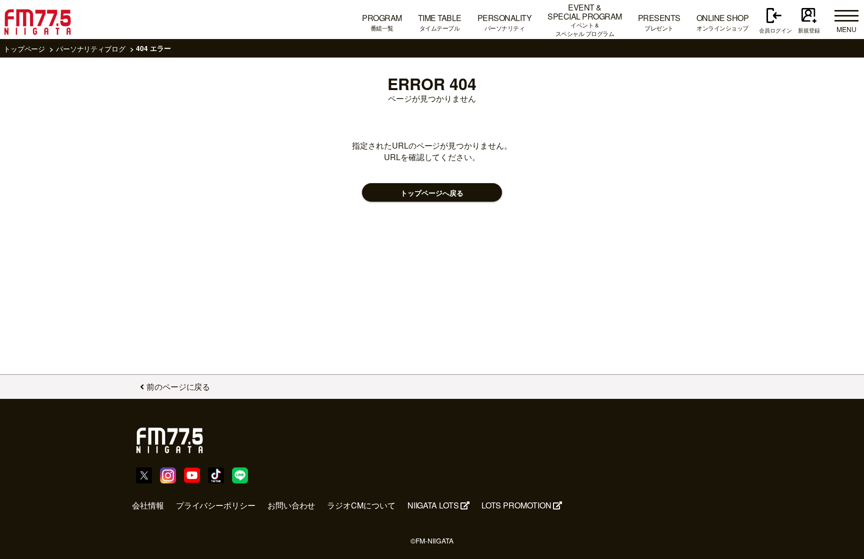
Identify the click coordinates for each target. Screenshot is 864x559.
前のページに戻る (178, 386)
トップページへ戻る (431, 193)
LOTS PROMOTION (517, 505)
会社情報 (148, 505)
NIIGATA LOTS (433, 505)
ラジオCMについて (361, 505)
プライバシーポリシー (216, 505)
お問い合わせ (292, 505)
